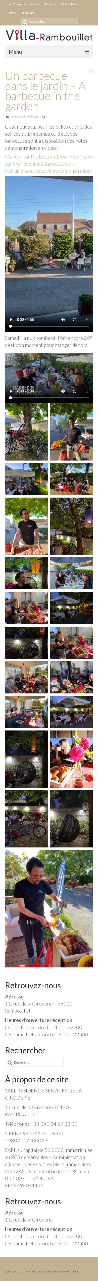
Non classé (31, 116)
